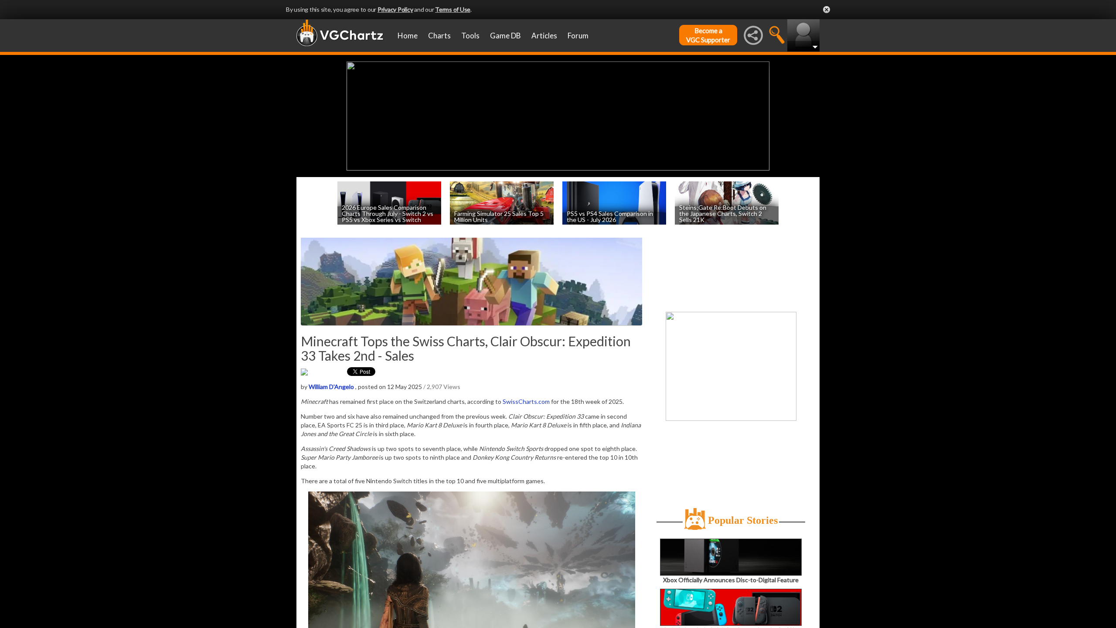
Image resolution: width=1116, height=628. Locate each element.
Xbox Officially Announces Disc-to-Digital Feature (731, 580)
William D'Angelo (331, 386)
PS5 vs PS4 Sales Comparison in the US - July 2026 (610, 216)
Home (408, 35)
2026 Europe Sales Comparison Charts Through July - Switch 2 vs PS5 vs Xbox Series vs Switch (387, 213)
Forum (578, 35)
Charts (439, 35)
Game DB (505, 35)
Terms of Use (452, 9)
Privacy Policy (395, 9)
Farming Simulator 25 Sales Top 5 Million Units (499, 216)
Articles (544, 35)
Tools (470, 35)
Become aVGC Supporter (708, 35)
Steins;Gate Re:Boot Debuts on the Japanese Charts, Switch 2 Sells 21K (722, 213)
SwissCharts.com (526, 401)
